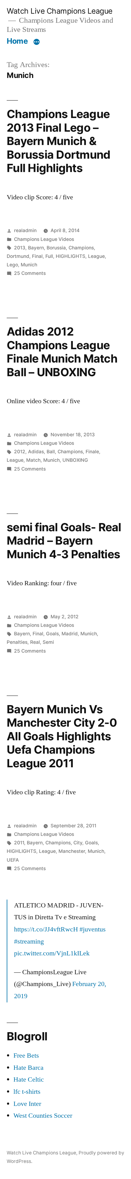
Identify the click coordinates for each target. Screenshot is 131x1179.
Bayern (36, 248)
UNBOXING (75, 460)
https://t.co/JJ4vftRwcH (46, 929)
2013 (19, 248)
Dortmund (18, 256)
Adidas (36, 451)
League (96, 256)
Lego (12, 265)
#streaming (29, 941)
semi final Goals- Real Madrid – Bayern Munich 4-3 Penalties (64, 540)
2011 (19, 843)
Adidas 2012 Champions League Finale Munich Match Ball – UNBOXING (62, 352)
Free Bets (26, 1055)
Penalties (17, 642)
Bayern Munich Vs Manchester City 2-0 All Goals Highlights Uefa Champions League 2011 (62, 736)
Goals (52, 634)
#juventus (93, 929)
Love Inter (27, 1104)
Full (49, 256)
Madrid (70, 634)
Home (17, 41)
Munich (29, 265)
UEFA (13, 860)
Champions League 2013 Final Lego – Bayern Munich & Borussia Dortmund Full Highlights (58, 141)
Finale (92, 451)
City (77, 843)
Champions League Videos (44, 239)
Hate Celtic (28, 1079)
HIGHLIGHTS (70, 256)
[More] (36, 42)
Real (35, 642)
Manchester (71, 851)
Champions (81, 248)
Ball (51, 451)
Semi (48, 642)
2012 (19, 451)
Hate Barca (28, 1067)
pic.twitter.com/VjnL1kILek (52, 953)
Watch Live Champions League (59, 10)
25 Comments (30, 273)
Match (33, 460)
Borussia (56, 248)
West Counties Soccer (42, 1115)
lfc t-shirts (27, 1091)
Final (37, 256)
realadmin (25, 230)
